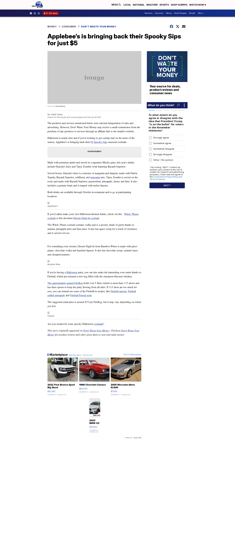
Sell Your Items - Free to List (80, 355)
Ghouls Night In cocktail (86, 218)
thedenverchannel (35, 13)
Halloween (71, 272)
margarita (95, 177)
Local (127, 4)
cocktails (98, 323)
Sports (164, 4)
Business (148, 13)
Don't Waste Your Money (98, 26)
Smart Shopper (180, 13)
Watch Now (197, 4)
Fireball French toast (81, 295)
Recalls (192, 13)
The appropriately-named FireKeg (65, 283)
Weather (152, 4)
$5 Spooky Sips (99, 142)
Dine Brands (60, 106)
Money (169, 13)
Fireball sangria (118, 291)
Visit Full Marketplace (132, 355)
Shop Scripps (179, 4)
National (138, 4)
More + (201, 13)
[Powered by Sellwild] (137, 438)
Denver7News (31, 13)
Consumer (159, 13)
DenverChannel (39, 13)
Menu (115, 5)
